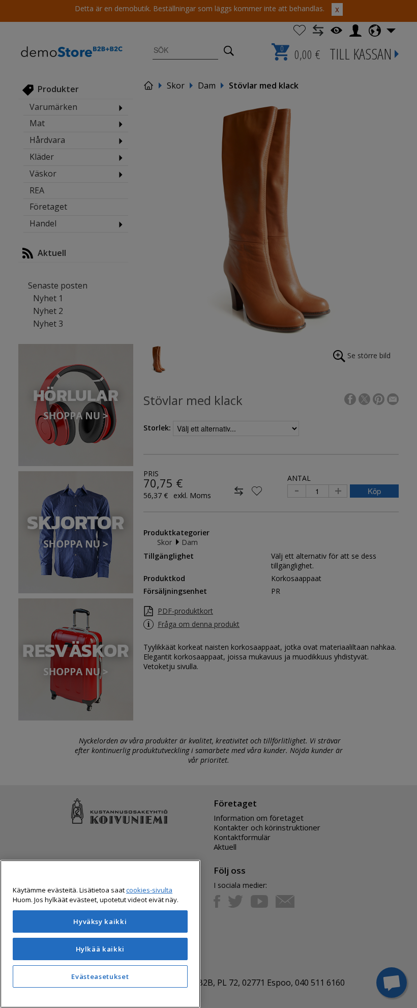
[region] (100, 934)
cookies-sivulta (149, 890)
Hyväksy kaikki (100, 921)
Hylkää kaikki (100, 949)
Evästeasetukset (100, 976)
